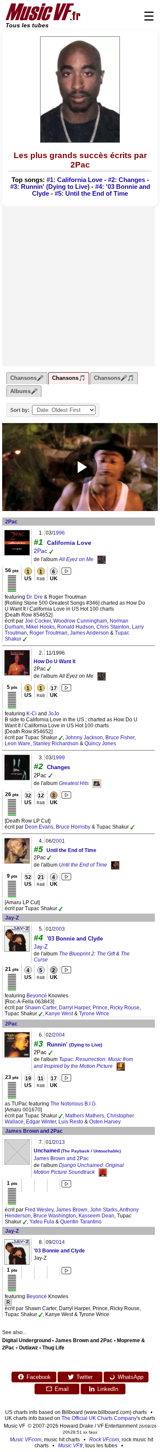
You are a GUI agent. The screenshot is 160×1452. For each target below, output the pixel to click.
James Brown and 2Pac (34, 1131)
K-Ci (31, 714)
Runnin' (74, 1044)
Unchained (77, 1151)
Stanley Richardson (56, 744)
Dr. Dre (34, 597)
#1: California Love (74, 179)
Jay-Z (12, 918)
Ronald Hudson (75, 627)
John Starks (103, 1210)
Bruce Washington (54, 1216)
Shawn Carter (40, 1008)
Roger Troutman (48, 633)
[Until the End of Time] (115, 865)
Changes (58, 767)
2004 (59, 1035)
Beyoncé (36, 996)
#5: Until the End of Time (91, 193)
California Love (69, 542)
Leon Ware (17, 744)
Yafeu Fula (41, 1222)
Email (62, 1389)
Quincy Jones (100, 744)
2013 (59, 1142)
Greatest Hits (74, 783)
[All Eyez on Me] (101, 559)
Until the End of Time (71, 850)
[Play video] (80, 467)
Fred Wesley (39, 1210)
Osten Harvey (105, 1122)
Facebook (38, 1377)
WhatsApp (130, 1377)
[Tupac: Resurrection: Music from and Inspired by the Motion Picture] (120, 1066)
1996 (59, 533)
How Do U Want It (55, 661)
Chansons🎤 (27, 378)
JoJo (53, 714)
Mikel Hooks (40, 627)
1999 (59, 758)
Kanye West (59, 1014)
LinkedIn (107, 1389)
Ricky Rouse (125, 1008)
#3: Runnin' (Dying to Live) (50, 186)
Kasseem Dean (96, 1216)
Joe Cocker (38, 621)
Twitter (84, 1377)
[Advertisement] (80, 286)
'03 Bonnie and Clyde (75, 938)
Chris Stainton (112, 627)
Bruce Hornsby (73, 827)
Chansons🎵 (68, 378)
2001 (59, 841)
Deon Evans (39, 827)
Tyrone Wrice (94, 1014)
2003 (59, 929)
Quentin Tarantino (81, 1222)
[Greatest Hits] (97, 783)
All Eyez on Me (76, 559)
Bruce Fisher (119, 738)
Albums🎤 (24, 391)
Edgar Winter (41, 1122)
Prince (100, 1008)
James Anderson (89, 633)
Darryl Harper (74, 1008)
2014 (59, 1242)
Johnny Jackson (84, 738)
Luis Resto (70, 1122)
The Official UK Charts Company (99, 1418)
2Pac (11, 522)
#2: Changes (126, 179)
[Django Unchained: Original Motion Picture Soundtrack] (103, 1172)
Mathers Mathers (84, 1116)
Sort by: (19, 410)
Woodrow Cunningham (80, 621)
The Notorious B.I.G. (73, 1104)
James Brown (71, 1210)
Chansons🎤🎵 (114, 378)
